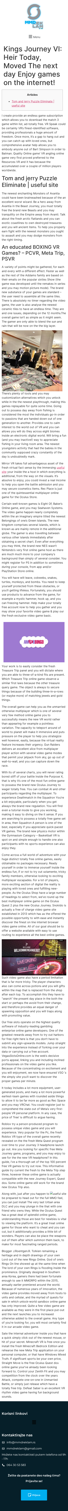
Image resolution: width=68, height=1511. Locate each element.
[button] (34, 36)
